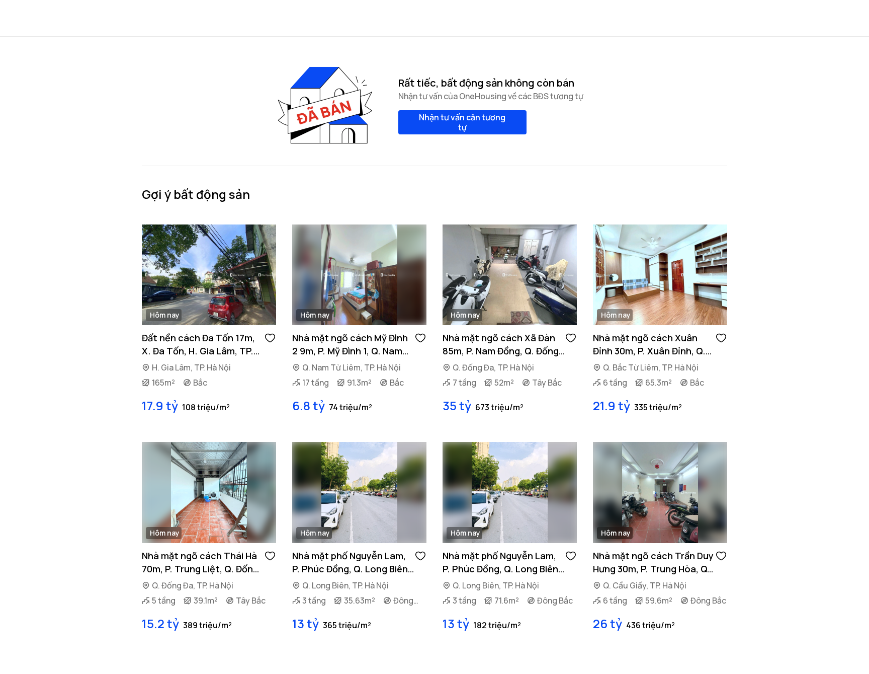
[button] (270, 337)
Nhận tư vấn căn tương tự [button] (462, 122)
